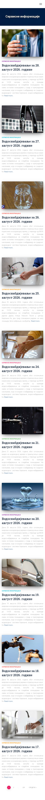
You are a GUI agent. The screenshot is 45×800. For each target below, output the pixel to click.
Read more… (9, 96)
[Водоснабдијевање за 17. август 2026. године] (22, 724)
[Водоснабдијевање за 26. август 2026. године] (22, 195)
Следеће (32, 787)
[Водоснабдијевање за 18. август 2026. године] (22, 648)
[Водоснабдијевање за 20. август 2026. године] (22, 496)
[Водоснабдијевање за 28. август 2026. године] (22, 43)
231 (24, 787)
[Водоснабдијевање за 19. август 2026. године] (22, 572)
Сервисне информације (11, 61)
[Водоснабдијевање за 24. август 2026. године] (22, 344)
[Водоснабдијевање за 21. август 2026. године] (22, 420)
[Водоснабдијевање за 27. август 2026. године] (22, 119)
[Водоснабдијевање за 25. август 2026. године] (22, 271)
